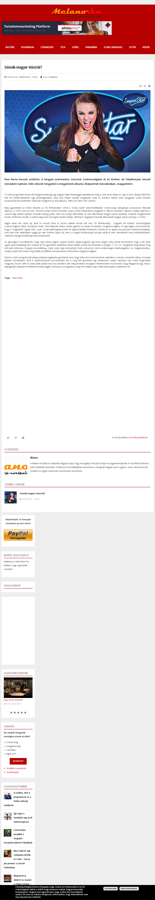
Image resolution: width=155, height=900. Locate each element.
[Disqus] (77, 318)
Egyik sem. (11, 753)
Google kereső (12, 585)
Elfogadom (110, 889)
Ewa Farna (18, 277)
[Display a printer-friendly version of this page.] (140, 85)
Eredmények (13, 772)
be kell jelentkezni (138, 437)
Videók (146, 47)
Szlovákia (10, 749)
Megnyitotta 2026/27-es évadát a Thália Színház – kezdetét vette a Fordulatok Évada (17, 884)
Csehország (12, 742)
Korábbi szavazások (16, 768)
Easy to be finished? (13, 699)
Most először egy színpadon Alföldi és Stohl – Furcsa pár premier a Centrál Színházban (17, 859)
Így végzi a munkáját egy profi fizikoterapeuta (23, 817)
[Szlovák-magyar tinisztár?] (77, 170)
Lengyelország (13, 746)
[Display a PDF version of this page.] (149, 85)
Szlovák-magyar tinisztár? (32, 493)
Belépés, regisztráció (16, 555)
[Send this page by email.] (144, 85)
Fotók (132, 47)
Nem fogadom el (129, 889)
